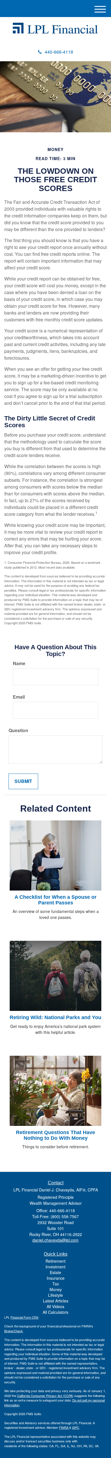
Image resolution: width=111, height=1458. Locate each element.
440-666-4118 (59, 52)
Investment (55, 1267)
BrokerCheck (13, 1331)
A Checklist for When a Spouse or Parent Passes (55, 900)
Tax (55, 1284)
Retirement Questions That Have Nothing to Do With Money (55, 1135)
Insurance (56, 1278)
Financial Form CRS (24, 1317)
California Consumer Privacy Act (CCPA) (45, 1395)
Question (18, 730)
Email (19, 697)
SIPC (75, 1427)
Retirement (55, 1261)
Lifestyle (55, 1295)
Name (19, 663)
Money (56, 1289)
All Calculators (55, 1312)
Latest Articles (55, 1301)
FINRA (64, 1427)
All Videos (55, 1306)
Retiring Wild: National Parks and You (55, 1017)
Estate (55, 1272)
